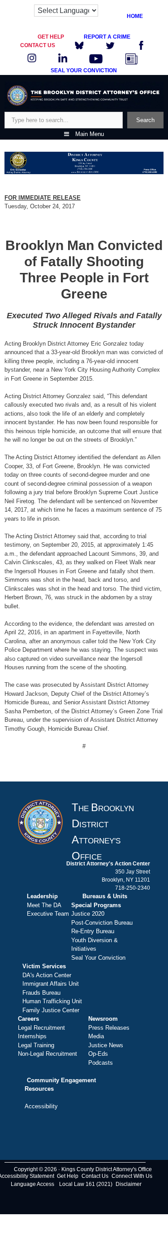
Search (145, 120)
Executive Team (48, 913)
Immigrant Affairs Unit (50, 983)
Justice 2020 (87, 913)
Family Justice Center (50, 1010)
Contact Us (95, 1176)
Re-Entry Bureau (92, 931)
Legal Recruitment (41, 1027)
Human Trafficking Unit (52, 1001)
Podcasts (100, 1062)
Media (96, 1036)
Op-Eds (98, 1053)
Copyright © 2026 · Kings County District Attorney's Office (83, 1169)
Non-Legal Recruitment (47, 1053)
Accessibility (41, 1106)
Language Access (32, 1184)
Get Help (67, 1176)
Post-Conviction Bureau (102, 922)
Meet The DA (44, 905)
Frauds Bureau (41, 992)
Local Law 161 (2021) (85, 1184)
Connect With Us (132, 1176)
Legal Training (36, 1045)
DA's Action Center (46, 975)
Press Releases (108, 1027)
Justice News (105, 1045)
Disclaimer (129, 1184)
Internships (32, 1036)
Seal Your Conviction (98, 957)
